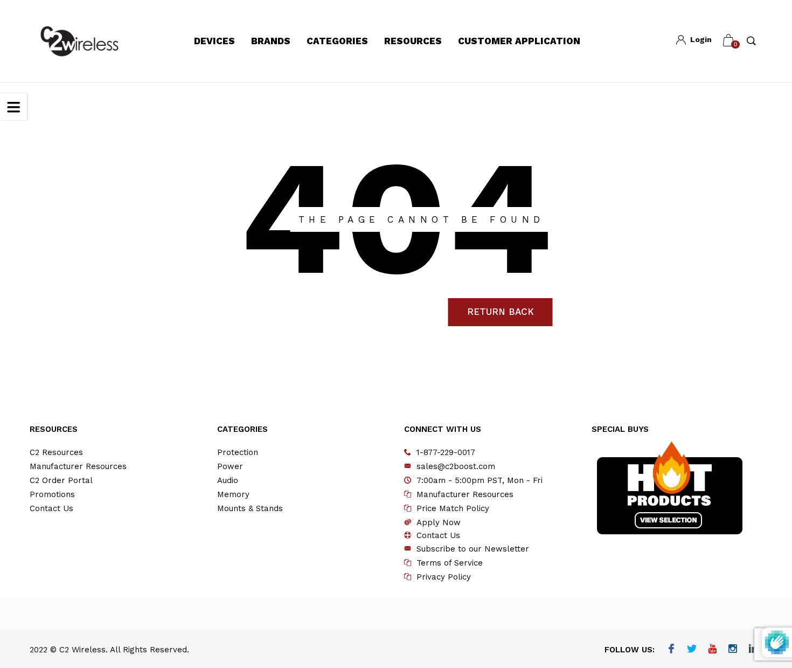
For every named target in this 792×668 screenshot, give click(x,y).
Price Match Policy (452, 508)
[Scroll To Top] (762, 621)
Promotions (52, 494)
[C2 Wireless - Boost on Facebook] (671, 649)
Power (230, 466)
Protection (237, 452)
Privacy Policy (443, 577)
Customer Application (519, 41)
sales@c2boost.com (455, 466)
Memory (233, 494)
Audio (227, 480)
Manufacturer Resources (78, 466)
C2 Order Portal (61, 480)
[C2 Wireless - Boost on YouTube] (712, 649)
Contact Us (51, 508)
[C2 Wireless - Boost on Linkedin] (753, 649)
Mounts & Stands (250, 508)
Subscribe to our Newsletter (472, 549)
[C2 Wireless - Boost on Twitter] (692, 649)
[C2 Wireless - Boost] (79, 41)
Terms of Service (449, 563)
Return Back (500, 311)
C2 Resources (56, 452)
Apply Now (438, 522)
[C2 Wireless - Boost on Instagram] (733, 649)
